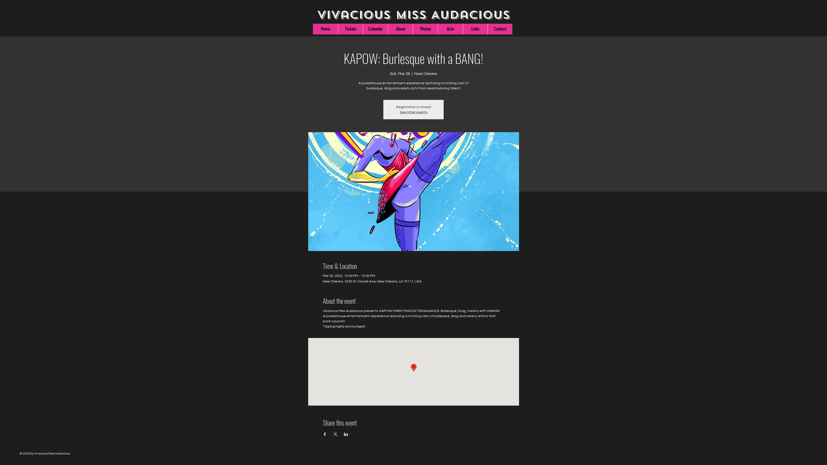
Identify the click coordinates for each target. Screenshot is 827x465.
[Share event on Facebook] (325, 434)
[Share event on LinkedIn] (346, 434)
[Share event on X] (335, 434)
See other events (413, 112)
